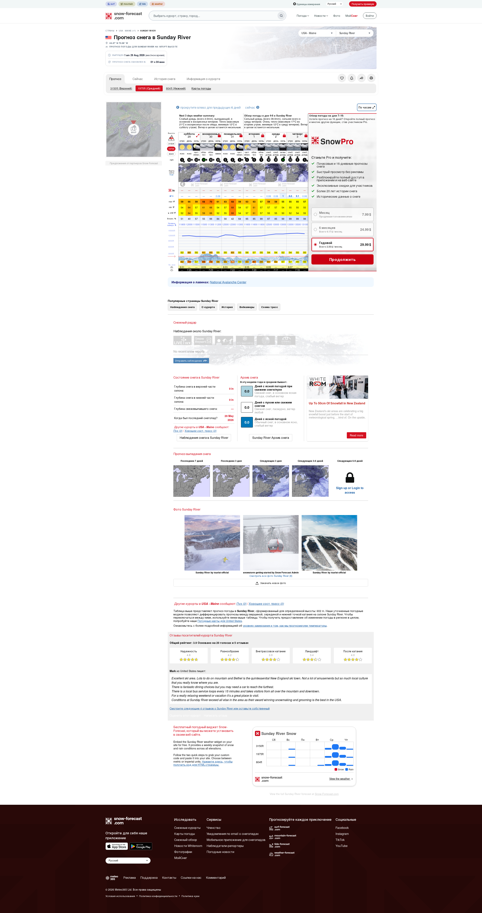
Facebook (342, 827)
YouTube (342, 846)
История (227, 307)
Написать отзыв (215, 716)
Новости (320, 16)
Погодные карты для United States (220, 621)
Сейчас (138, 79)
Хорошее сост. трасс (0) (201, 431)
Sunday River (148, 30)
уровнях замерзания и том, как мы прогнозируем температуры (285, 625)
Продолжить (342, 259)
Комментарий (216, 877)
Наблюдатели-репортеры (225, 846)
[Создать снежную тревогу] (352, 78)
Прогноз (115, 79)
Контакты (169, 877)
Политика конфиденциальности (158, 896)
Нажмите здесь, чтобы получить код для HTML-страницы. (203, 763)
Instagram (342, 833)
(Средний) (149, 88)
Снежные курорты (187, 827)
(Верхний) (121, 88)
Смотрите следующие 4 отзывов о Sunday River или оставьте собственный (220, 708)
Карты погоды (201, 88)
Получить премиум (363, 3)
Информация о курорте (203, 79)
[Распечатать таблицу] (371, 78)
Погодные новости (220, 852)
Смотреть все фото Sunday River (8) (270, 576)
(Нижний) (176, 88)
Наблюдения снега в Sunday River (204, 437)
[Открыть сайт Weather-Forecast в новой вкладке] (157, 4)
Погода (302, 16)
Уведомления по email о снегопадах (233, 833)
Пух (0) (177, 431)
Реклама (129, 877)
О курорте (208, 307)
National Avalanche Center (228, 282)
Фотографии (183, 852)
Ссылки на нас (191, 877)
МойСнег (180, 858)
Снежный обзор (185, 840)
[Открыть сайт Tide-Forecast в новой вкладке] (142, 4)
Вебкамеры (246, 307)
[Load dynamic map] (133, 129)
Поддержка (149, 877)
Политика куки (190, 896)
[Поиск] (281, 15)
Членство (213, 827)
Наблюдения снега (182, 307)
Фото (336, 16)
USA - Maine (127, 30)
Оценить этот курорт (185, 716)
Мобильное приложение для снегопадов (236, 840)
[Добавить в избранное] (342, 78)
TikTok (340, 840)
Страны (109, 30)
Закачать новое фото (272, 583)
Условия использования (120, 896)
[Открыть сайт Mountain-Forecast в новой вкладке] (126, 4)
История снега (164, 79)
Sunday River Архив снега (270, 437)
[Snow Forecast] (122, 15)
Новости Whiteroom (188, 846)
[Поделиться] (361, 78)
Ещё (172, 174)
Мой (351, 16)
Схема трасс (269, 307)
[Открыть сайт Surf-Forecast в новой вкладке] (111, 4)
